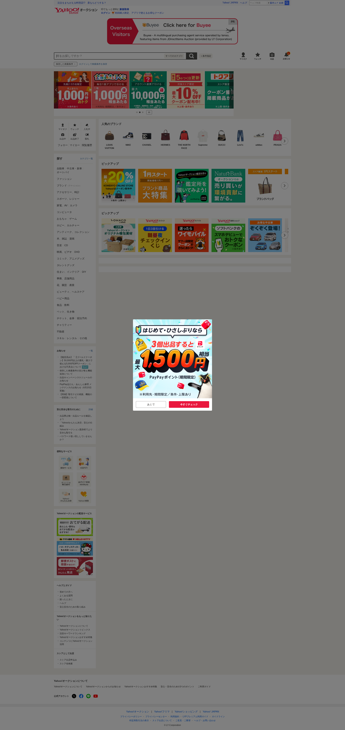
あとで (151, 404)
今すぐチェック (189, 404)
